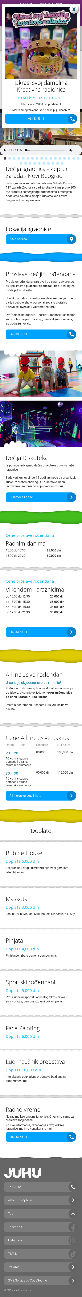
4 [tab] (19, 158)
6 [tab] (28, 158)
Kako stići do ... (19, 239)
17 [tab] (78, 158)
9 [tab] (41, 158)
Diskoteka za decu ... (23, 497)
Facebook (15, 1227)
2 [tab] (9, 158)
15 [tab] (69, 158)
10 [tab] (46, 158)
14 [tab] (64, 158)
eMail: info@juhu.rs (20, 1200)
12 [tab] (55, 158)
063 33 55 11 (36, 118)
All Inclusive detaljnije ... (25, 795)
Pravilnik (13, 1267)
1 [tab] (5, 158)
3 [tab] (14, 158)
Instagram (15, 1240)
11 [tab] (51, 158)
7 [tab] (32, 158)
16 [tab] (74, 158)
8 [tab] (37, 158)
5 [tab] (23, 158)
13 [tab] (60, 158)
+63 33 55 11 (17, 1187)
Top (10, 1213)
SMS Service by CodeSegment (28, 1280)
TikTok (12, 1254)
